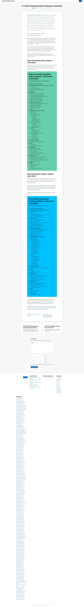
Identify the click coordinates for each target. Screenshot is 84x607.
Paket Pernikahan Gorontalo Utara (21, 467)
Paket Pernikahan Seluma (19, 558)
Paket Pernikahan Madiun (19, 517)
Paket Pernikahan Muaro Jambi (20, 526)
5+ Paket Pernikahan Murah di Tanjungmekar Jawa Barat (30, 327)
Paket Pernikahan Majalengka (20, 521)
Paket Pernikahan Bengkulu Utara (21, 433)
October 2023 (59, 377)
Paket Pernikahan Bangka (19, 403)
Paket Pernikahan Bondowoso (20, 441)
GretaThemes (48, 605)
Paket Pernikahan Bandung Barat (21, 402)
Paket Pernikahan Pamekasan (20, 533)
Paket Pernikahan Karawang (20, 494)
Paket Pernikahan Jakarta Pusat (20, 475)
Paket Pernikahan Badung (20, 398)
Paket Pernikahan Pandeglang (20, 534)
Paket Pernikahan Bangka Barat (20, 405)
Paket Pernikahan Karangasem (20, 493)
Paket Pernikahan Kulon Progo (20, 509)
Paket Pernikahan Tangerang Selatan (21, 581)
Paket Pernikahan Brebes (19, 445)
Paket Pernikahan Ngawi (19, 530)
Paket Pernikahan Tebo (19, 588)
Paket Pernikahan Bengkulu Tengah (21, 431)
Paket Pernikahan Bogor (34, 188)
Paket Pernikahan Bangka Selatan (21, 407)
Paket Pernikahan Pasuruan (20, 538)
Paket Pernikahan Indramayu (20, 473)
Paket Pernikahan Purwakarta (20, 549)
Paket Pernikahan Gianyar (19, 465)
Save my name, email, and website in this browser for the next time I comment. (42, 364)
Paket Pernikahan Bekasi (45, 188)
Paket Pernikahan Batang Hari (20, 422)
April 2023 (58, 385)
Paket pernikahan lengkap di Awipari (36, 15)
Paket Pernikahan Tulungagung (20, 595)
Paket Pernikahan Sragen (19, 566)
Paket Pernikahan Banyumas (20, 418)
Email (45, 358)
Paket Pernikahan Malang (19, 522)
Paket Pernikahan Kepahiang (20, 501)
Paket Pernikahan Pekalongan (20, 541)
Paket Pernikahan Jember (19, 486)
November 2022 (59, 392)
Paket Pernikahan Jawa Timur (20, 485)
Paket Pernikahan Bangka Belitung (21, 406)
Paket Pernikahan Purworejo (20, 550)
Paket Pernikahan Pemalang (20, 542)
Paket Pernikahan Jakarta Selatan (21, 477)
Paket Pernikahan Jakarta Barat (20, 474)
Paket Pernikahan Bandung (20, 401)
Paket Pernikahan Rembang (20, 553)
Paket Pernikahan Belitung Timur (20, 427)
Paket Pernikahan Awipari (47, 314)
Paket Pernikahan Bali (19, 399)
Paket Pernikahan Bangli (19, 411)
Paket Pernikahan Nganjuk (20, 529)
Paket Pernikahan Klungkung (20, 506)
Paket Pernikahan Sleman (19, 565)
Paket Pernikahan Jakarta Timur (20, 478)
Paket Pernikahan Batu (19, 423)
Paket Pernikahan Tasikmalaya (20, 587)
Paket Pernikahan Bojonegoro (20, 439)
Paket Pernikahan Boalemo (20, 437)
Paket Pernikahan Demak (19, 457)
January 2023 (59, 389)
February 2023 (59, 388)
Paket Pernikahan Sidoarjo (20, 562)
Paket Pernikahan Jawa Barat (31, 314)
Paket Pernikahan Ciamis (19, 449)
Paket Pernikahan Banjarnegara (20, 414)
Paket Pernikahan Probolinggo (20, 546)
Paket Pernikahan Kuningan (20, 510)
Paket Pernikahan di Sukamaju (42, 309)
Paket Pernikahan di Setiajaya (37, 307)
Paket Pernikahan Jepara (19, 489)
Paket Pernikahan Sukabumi (20, 569)
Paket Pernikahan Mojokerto (20, 525)
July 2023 (58, 381)
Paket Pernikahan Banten (19, 415)
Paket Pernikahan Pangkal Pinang (21, 537)
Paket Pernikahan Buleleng (20, 446)
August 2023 (58, 380)
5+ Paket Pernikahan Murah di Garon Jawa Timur (52, 327)
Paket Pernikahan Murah (8, 1)
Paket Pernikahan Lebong (19, 514)
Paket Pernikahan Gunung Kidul (20, 471)
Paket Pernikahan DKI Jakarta (20, 462)
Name (45, 355)
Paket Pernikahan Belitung (20, 426)
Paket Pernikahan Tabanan (20, 578)
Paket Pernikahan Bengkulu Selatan (21, 430)
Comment (32, 342)
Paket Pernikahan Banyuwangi (20, 419)
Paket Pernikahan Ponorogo (20, 545)
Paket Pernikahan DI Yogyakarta (20, 461)
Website (45, 361)
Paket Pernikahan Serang (19, 561)
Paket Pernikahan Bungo (19, 447)
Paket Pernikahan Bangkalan (20, 410)
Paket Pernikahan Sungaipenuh (20, 574)
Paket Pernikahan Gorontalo (20, 466)
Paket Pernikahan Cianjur (19, 450)
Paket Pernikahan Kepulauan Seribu (21, 502)
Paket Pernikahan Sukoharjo (20, 570)
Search (17, 375)
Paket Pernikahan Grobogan (20, 470)
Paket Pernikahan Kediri (19, 498)
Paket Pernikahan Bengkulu (20, 429)
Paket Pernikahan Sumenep (20, 573)
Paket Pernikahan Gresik (19, 469)
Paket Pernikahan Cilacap (19, 451)
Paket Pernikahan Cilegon (19, 453)
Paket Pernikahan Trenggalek (20, 592)
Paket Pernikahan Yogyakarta (20, 599)
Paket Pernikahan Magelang (20, 518)
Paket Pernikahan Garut (19, 463)
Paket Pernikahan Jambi (19, 481)
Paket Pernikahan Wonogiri (20, 596)
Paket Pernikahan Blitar (19, 434)
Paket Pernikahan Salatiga (20, 554)
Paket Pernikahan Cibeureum (47, 316)
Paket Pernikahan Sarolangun (20, 557)
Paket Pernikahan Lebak (19, 513)
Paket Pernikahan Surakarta (20, 577)
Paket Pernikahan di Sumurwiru (48, 307)
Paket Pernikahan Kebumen (20, 497)
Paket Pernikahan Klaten (19, 505)
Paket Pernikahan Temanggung (20, 591)
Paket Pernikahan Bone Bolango (20, 442)
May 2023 (58, 384)
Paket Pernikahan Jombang (20, 490)
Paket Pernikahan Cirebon (20, 455)
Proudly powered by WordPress (38, 605)
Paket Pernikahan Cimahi (19, 454)
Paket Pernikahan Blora (19, 435)
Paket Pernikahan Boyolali (19, 443)
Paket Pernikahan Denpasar (20, 458)
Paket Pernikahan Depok (19, 459)
